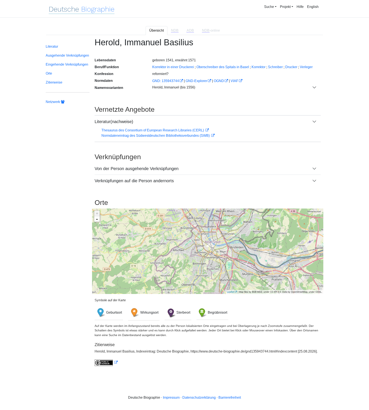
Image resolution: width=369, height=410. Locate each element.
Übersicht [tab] (156, 30)
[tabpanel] (184, 204)
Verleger (306, 67)
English (313, 7)
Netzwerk (53, 102)
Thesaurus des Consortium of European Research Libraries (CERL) (153, 130)
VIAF (234, 81)
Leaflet (230, 291)
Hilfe (300, 7)
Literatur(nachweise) (114, 121)
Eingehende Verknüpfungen (67, 64)
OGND (219, 81)
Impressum (171, 397)
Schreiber (275, 67)
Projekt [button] (285, 7)
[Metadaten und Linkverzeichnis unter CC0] (106, 362)
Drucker (291, 67)
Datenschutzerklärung (199, 397)
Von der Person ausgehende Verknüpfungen (137, 168)
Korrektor (258, 67)
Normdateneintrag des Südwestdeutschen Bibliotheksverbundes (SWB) (156, 135)
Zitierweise (54, 82)
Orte (49, 73)
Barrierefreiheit (229, 397)
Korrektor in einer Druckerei (173, 67)
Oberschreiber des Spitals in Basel (222, 67)
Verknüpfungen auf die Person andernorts (134, 180)
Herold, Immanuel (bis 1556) (173, 87)
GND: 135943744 (165, 81)
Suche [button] (269, 7)
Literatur (52, 46)
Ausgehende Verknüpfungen (67, 55)
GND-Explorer (196, 81)
